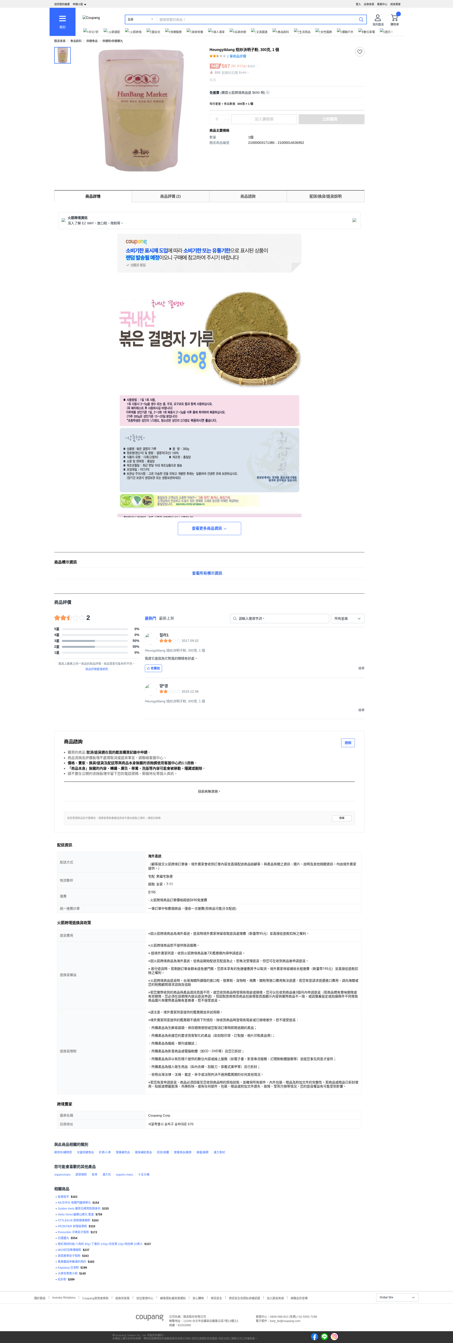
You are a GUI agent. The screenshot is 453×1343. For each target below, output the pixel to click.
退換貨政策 (122, 1298)
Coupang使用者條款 (95, 1298)
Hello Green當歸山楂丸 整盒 (76, 1214)
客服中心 (382, 4)
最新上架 (166, 618)
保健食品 (92, 41)
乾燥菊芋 (63, 1196)
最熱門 (150, 618)
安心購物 (198, 1298)
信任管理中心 (144, 1298)
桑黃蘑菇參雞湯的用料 (72, 1261)
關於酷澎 (40, 1298)
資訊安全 (216, 1298)
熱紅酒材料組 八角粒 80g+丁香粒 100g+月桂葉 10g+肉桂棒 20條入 (100, 1244)
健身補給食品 (143, 1152)
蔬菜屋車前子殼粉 (69, 1256)
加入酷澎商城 (275, 1298)
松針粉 (62, 1279)
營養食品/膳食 (183, 1152)
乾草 (94, 1174)
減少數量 (226, 117)
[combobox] (348, 618)
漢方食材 (219, 1152)
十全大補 (143, 1174)
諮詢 (348, 743)
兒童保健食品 (85, 1152)
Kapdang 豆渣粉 (68, 1267)
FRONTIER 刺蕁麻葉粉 (72, 1226)
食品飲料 (76, 41)
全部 (130, 19)
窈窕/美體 (163, 1152)
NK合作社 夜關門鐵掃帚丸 (74, 1202)
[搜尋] (361, 19)
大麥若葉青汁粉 (68, 1273)
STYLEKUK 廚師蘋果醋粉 (74, 1220)
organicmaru (62, 1174)
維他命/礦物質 (63, 1152)
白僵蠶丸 (63, 1238)
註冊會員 (369, 4)
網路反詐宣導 (299, 1298)
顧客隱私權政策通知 (173, 1298)
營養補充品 (123, 1152)
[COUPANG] (150, 1319)
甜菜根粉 (81, 1174)
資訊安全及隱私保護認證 (244, 1298)
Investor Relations (64, 1297)
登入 (358, 4)
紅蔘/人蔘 (105, 1152)
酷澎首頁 (60, 41)
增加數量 (226, 121)
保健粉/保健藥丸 (112, 41)
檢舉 (341, 818)
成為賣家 (395, 4)
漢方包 (106, 1174)
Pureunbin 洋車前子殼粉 (73, 1232)
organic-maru (124, 1174)
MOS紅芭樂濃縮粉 (69, 1250)
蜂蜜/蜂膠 (203, 1152)
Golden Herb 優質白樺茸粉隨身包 (79, 1208)
